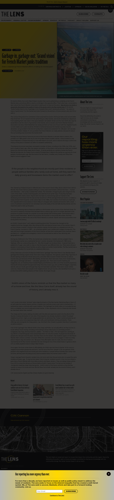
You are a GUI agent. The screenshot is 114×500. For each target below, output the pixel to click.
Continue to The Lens (57, 495)
